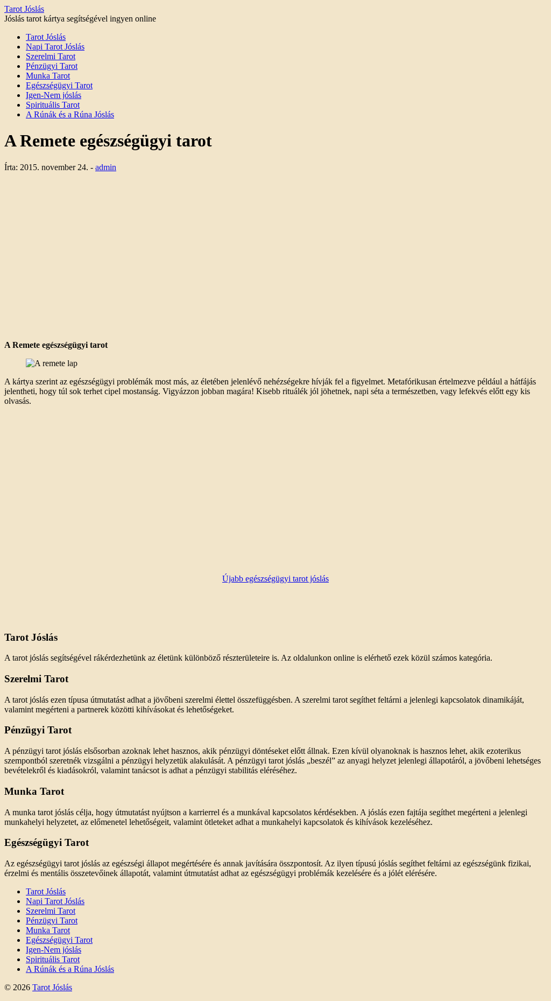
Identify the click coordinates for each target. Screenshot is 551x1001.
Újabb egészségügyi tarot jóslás (275, 578)
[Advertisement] (275, 256)
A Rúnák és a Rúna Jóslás (70, 114)
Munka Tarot (48, 75)
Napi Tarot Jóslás (55, 46)
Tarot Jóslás (24, 8)
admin (105, 167)
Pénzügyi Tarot (51, 66)
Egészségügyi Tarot (59, 85)
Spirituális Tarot (53, 104)
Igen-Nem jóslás (53, 95)
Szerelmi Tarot (50, 56)
